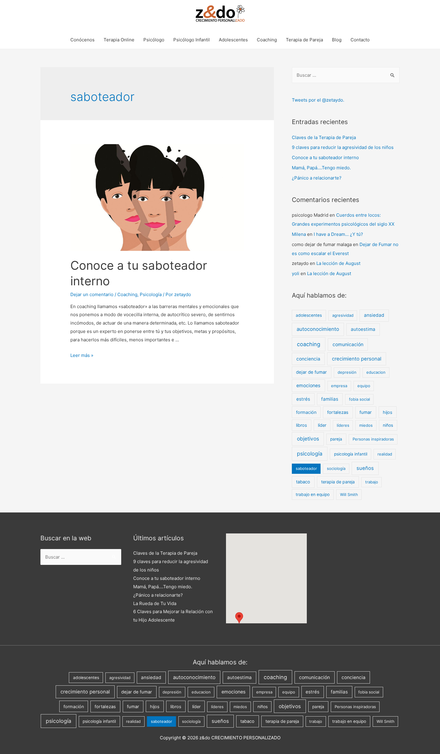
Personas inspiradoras (373, 439)
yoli (295, 273)
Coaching (267, 40)
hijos (387, 412)
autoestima (363, 329)
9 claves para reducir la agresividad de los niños (343, 147)
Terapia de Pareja (304, 40)
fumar (365, 412)
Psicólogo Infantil (191, 40)
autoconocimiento (318, 329)
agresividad (342, 315)
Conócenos (82, 40)
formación (306, 412)
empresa (339, 385)
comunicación (348, 344)
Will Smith (349, 494)
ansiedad (374, 315)
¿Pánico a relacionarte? (317, 178)
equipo (363, 385)
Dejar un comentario (91, 294)
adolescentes (309, 315)
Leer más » (81, 355)
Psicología (151, 294)
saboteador (306, 468)
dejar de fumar (311, 372)
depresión (347, 372)
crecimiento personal (356, 359)
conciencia (308, 359)
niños (388, 425)
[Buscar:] (346, 75)
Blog (337, 40)
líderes (343, 425)
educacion (376, 372)
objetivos (308, 438)
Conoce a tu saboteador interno (325, 157)
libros (301, 425)
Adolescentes (233, 40)
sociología (336, 468)
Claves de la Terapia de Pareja (324, 137)
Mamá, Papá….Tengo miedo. (321, 168)
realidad (384, 454)
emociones (308, 385)
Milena (299, 234)
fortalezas (337, 412)
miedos (366, 425)
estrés (303, 399)
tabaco (303, 482)
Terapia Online (119, 40)
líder (322, 425)
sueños (365, 468)
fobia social (359, 399)
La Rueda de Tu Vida (154, 603)
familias (329, 399)
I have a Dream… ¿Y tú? (338, 234)
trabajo (371, 481)
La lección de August (338, 263)
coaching (308, 344)
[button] (239, 617)
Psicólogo (153, 40)
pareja (336, 439)
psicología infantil (350, 454)
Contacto (360, 40)
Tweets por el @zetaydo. (318, 100)
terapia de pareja (338, 481)
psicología (309, 453)
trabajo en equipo (313, 494)
